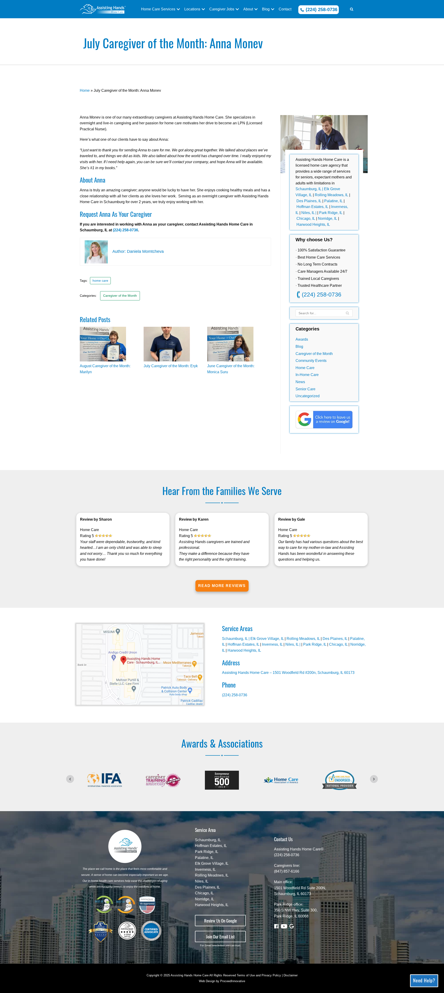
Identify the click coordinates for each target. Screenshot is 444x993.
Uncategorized (308, 396)
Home (85, 90)
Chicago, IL (305, 218)
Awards (302, 339)
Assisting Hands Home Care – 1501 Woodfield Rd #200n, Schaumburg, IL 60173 (288, 673)
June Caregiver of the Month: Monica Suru (230, 369)
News (300, 382)
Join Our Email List (220, 936)
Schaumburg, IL (208, 840)
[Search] (347, 313)
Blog (299, 346)
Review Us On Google (220, 920)
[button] (351, 9)
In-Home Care (307, 375)
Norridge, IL (328, 218)
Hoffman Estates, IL (312, 207)
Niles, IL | (309, 213)
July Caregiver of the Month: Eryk (171, 366)
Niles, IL (201, 881)
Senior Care (305, 389)
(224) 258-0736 (320, 9)
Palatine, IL (333, 201)
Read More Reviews (222, 586)
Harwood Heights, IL (313, 224)
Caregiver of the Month (314, 354)
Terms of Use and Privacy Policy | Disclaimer (267, 975)
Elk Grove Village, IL (267, 639)
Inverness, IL (272, 644)
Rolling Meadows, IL (331, 195)
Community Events (311, 361)
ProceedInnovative (232, 981)
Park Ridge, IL (330, 213)
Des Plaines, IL (308, 201)
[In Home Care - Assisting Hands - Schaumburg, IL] (103, 9)
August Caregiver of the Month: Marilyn (105, 369)
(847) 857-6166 (286, 871)
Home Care (305, 368)
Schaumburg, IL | (310, 189)
